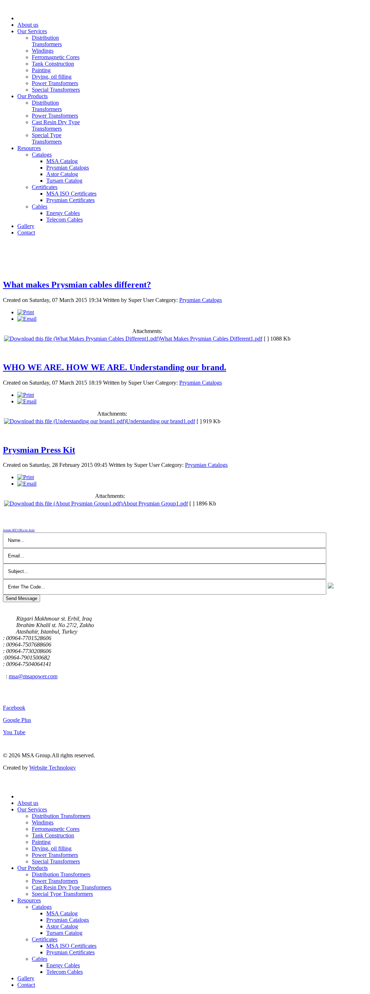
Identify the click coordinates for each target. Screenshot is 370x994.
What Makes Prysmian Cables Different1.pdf (211, 339)
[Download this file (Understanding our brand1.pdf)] (65, 421)
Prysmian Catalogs (200, 300)
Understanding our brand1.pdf (160, 421)
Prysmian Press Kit (39, 450)
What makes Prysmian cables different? (77, 284)
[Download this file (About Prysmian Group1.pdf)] (63, 503)
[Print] (25, 312)
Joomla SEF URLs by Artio (19, 530)
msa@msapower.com (33, 676)
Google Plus (17, 720)
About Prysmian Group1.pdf (155, 503)
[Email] (26, 319)
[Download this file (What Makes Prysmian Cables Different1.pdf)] (82, 339)
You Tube (14, 732)
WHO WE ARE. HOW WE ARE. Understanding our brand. (114, 367)
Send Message (21, 598)
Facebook (14, 708)
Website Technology (52, 768)
